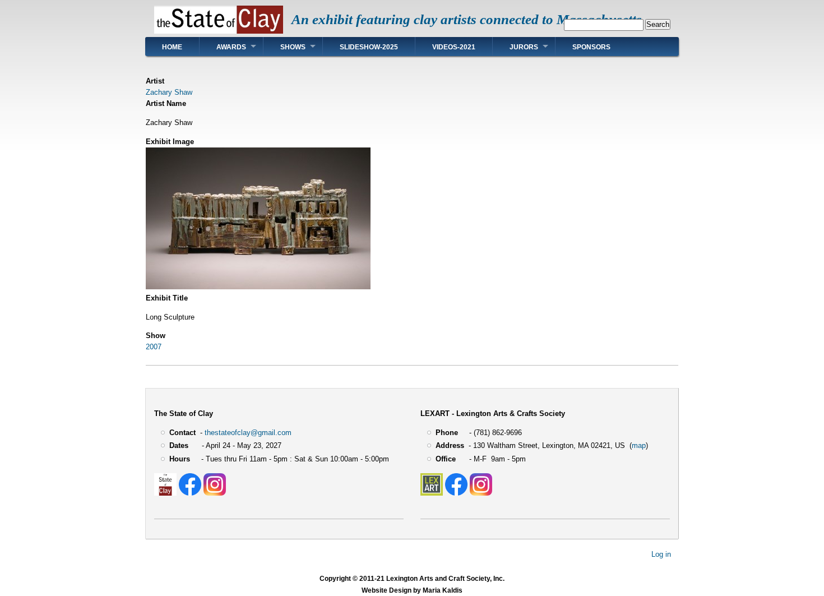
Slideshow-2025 (369, 47)
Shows (292, 47)
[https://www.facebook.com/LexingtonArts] (456, 493)
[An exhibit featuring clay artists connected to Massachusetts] (218, 31)
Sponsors (591, 47)
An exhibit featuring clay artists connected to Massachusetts (466, 19)
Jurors (524, 47)
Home (172, 47)
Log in (661, 554)
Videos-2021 (453, 47)
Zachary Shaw (169, 92)
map (639, 445)
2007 (153, 347)
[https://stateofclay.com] (165, 493)
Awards (231, 47)
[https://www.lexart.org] (431, 493)
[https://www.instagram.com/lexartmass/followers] (481, 493)
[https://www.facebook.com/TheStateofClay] (190, 493)
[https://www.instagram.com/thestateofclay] (214, 493)
